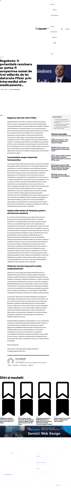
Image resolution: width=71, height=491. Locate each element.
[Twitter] (1, 121)
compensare (16, 365)
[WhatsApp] (1, 128)
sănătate (30, 365)
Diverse (2, 57)
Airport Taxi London (41, 438)
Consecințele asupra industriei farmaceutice (61, 121)
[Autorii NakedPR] (10, 361)
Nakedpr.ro (58, 485)
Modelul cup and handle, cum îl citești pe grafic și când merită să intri (60, 149)
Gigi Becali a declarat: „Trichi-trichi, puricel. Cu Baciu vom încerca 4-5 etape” (60, 141)
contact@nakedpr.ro (8, 474)
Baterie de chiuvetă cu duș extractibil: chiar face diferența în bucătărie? (60, 176)
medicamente (23, 365)
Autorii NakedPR (15, 89)
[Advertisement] (35, 101)
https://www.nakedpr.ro (20, 361)
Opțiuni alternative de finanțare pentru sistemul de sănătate (61, 124)
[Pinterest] (1, 125)
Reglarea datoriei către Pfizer (61, 119)
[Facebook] (1, 118)
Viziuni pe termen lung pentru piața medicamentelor (61, 127)
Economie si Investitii (55, 146)
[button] (62, 29)
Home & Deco (54, 173)
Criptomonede (39, 439)
